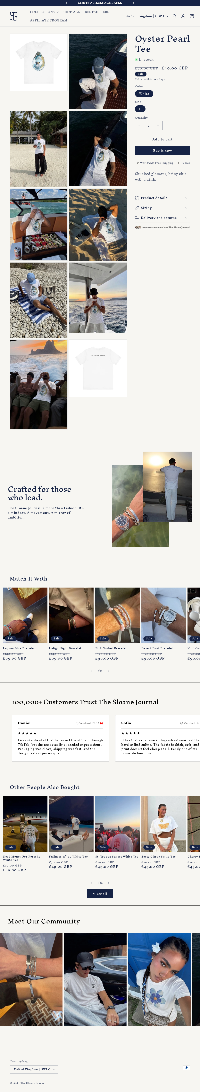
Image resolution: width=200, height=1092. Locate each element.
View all (100, 894)
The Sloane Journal (33, 1083)
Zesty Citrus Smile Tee (158, 856)
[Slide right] (108, 671)
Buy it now (162, 150)
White (144, 93)
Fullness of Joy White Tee (68, 856)
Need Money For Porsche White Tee (21, 858)
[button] (44, 12)
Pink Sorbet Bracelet (111, 648)
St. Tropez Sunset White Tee (116, 856)
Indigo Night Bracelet (65, 648)
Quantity (141, 118)
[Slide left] (91, 671)
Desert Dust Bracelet (157, 648)
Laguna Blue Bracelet (19, 648)
